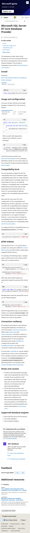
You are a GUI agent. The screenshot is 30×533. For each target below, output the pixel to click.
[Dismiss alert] (27, 2)
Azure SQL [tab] (14, 113)
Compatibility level (7, 47)
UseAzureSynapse (6, 334)
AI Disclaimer (4, 524)
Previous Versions (15, 524)
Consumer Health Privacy (8, 528)
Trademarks (4, 530)
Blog (23, 524)
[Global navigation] (1, 17)
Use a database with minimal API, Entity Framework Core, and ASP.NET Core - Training (13, 489)
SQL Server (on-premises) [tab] (6, 113)
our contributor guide (10, 438)
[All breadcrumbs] (2, 21)
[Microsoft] (15, 17)
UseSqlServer (19, 341)
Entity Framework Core (12, 21)
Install (4, 43)
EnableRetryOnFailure (7, 345)
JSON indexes (6, 50)
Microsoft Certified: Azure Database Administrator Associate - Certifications (12, 499)
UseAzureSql (12, 332)
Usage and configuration (9, 45)
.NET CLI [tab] (4, 84)
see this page (5, 165)
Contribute (4, 526)
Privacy (11, 526)
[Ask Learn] (24, 21)
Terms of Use (21, 528)
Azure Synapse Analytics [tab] (22, 113)
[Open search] (22, 17)
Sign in (27, 17)
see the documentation (8, 224)
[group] (15, 93)
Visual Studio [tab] (10, 84)
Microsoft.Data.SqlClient (8, 158)
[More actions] (27, 21)
